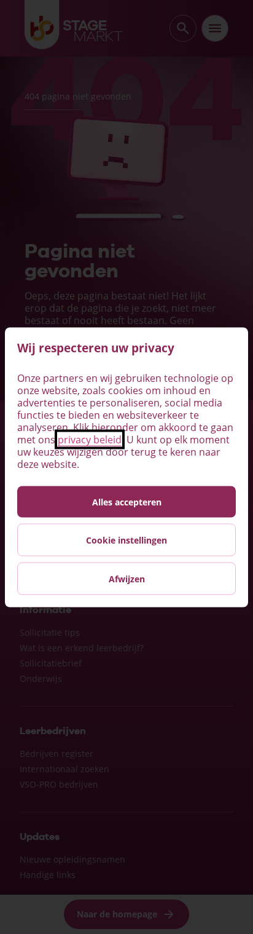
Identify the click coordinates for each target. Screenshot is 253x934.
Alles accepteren (127, 501)
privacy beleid (90, 439)
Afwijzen (127, 578)
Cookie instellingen (126, 539)
